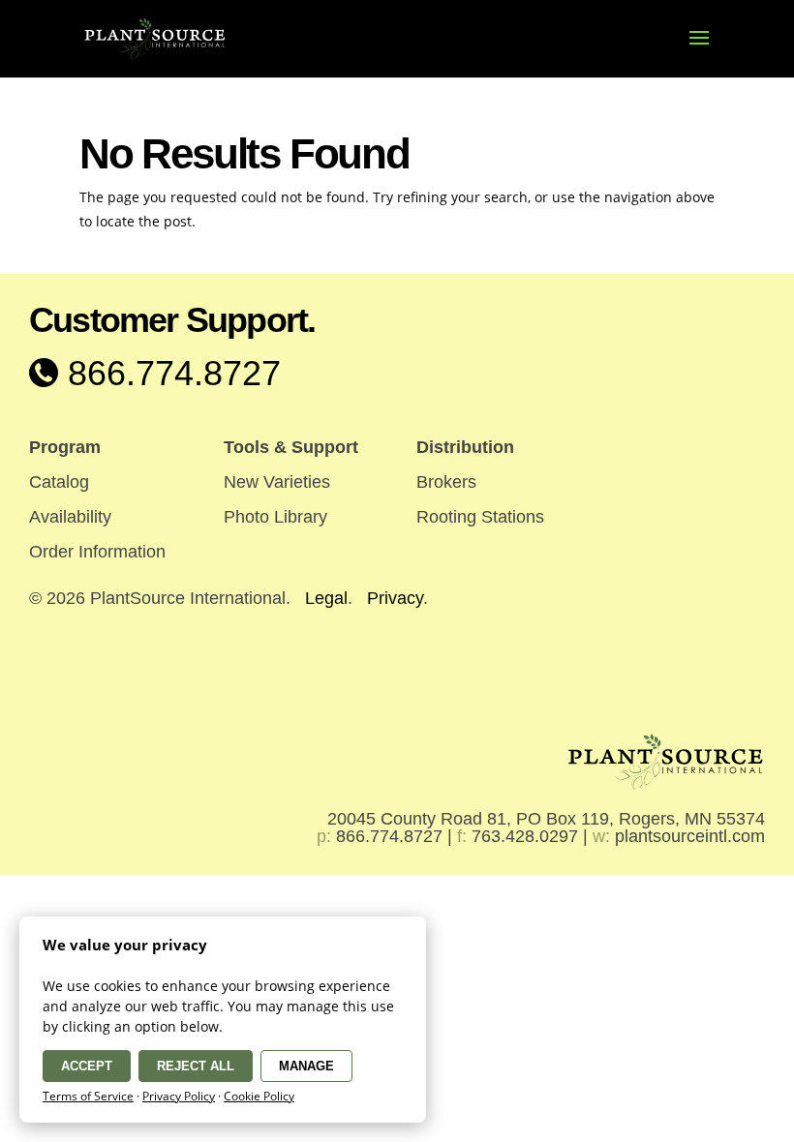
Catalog (59, 482)
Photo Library (275, 516)
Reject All (195, 1066)
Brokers (446, 482)
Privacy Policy (178, 1096)
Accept (86, 1066)
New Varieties (277, 482)
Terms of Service (88, 1096)
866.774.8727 (169, 373)
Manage (306, 1066)
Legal (326, 598)
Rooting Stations (480, 516)
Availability (70, 516)
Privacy (395, 598)
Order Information (97, 551)
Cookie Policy (259, 1096)
